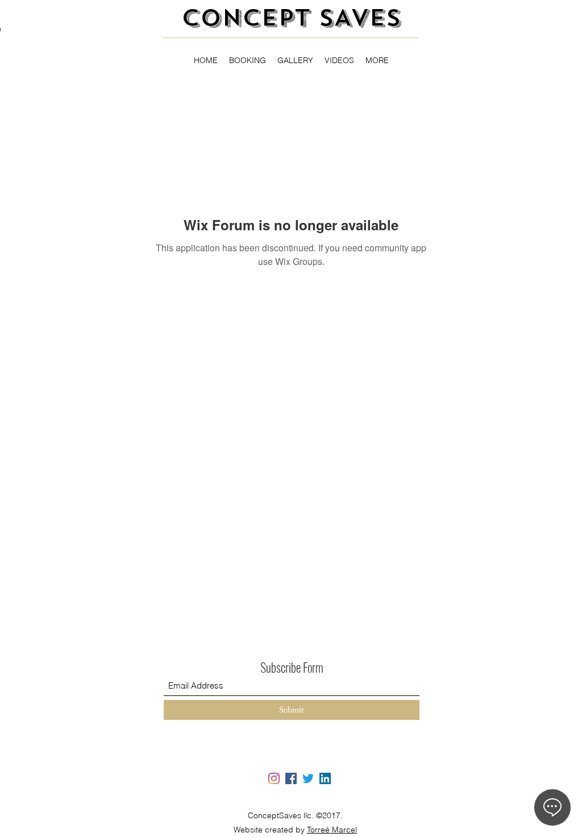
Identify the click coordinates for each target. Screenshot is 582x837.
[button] (377, 60)
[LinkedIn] (325, 778)
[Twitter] (308, 778)
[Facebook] (291, 778)
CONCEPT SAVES (291, 18)
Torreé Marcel (332, 829)
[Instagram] (274, 778)
